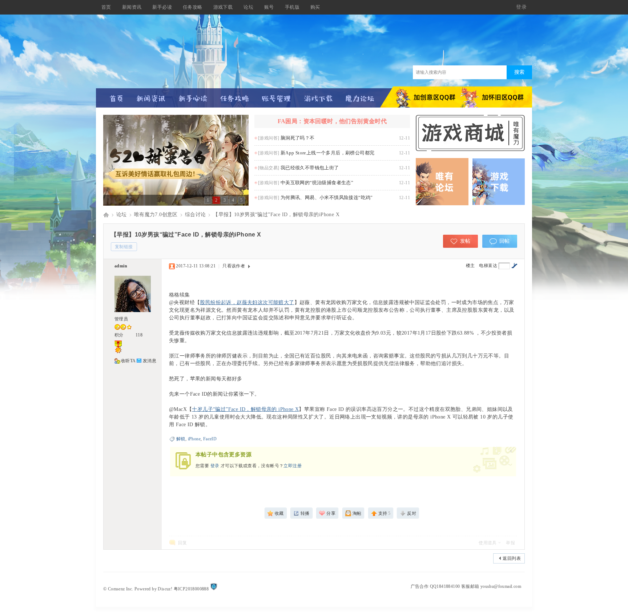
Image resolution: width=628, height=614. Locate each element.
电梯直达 (488, 265)
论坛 (248, 7)
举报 (510, 542)
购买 (315, 7)
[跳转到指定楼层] (514, 265)
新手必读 (162, 7)
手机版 (292, 7)
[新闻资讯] (151, 95)
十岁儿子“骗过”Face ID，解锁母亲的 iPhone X (245, 409)
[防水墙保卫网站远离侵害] (213, 588)
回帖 (504, 241)
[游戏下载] (318, 95)
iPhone (194, 438)
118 (139, 335)
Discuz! (165, 588)
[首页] (116, 95)
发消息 (149, 360)
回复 (182, 542)
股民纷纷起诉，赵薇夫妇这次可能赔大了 (247, 302)
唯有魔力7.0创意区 (156, 214)
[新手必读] (193, 95)
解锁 (180, 438)
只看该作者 (233, 265)
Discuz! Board (106, 214)
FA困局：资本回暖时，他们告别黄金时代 (332, 121)
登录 (215, 465)
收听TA (128, 360)
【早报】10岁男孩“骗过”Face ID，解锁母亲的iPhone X (276, 214)
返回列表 (512, 558)
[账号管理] (276, 95)
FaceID (210, 438)
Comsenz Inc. (120, 588)
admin (120, 265)
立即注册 (292, 465)
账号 (269, 7)
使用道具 (488, 542)
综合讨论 (195, 214)
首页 (106, 7)
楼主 (470, 265)
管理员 (121, 319)
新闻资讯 (132, 7)
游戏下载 (223, 7)
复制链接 (124, 246)
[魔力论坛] (360, 95)
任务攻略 (192, 7)
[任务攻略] (234, 95)
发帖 (465, 241)
